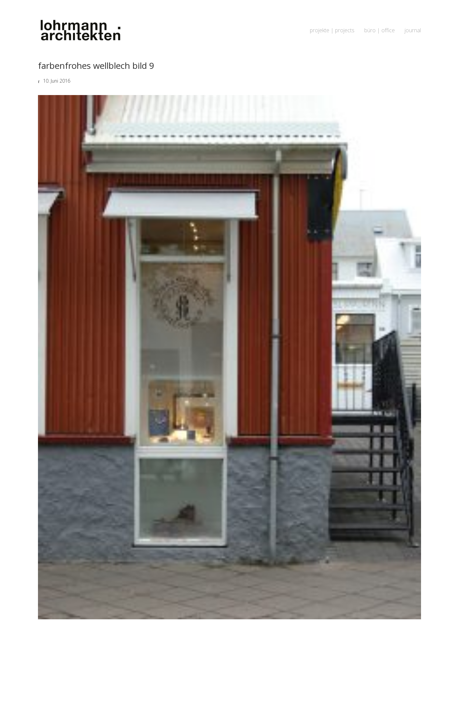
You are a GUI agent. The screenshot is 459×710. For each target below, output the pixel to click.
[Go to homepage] (80, 30)
